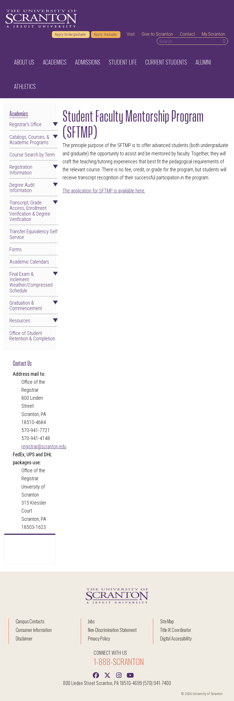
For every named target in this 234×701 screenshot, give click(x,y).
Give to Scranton (157, 34)
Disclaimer (24, 638)
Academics (18, 113)
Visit (131, 34)
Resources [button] (19, 321)
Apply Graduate (106, 35)
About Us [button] (24, 62)
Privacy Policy (99, 638)
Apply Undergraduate (71, 35)
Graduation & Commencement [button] (25, 305)
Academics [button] (54, 62)
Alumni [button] (203, 62)
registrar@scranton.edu (43, 446)
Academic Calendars (29, 262)
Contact (187, 34)
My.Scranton (213, 34)
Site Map (167, 621)
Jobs (91, 621)
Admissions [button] (87, 62)
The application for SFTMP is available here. (103, 191)
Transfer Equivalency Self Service (33, 234)
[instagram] (118, 674)
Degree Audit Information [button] (22, 187)
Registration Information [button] (20, 169)
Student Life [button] (123, 62)
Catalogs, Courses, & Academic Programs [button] (29, 139)
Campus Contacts (30, 621)
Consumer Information (34, 629)
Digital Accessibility (175, 638)
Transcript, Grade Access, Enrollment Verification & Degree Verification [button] (29, 211)
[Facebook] (96, 674)
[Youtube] (130, 674)
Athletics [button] (25, 86)
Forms (15, 249)
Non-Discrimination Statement (112, 629)
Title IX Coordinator (175, 629)
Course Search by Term (32, 155)
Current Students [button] (166, 62)
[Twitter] (107, 674)
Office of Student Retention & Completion (32, 336)
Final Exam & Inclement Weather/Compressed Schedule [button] (31, 283)
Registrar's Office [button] (25, 124)
